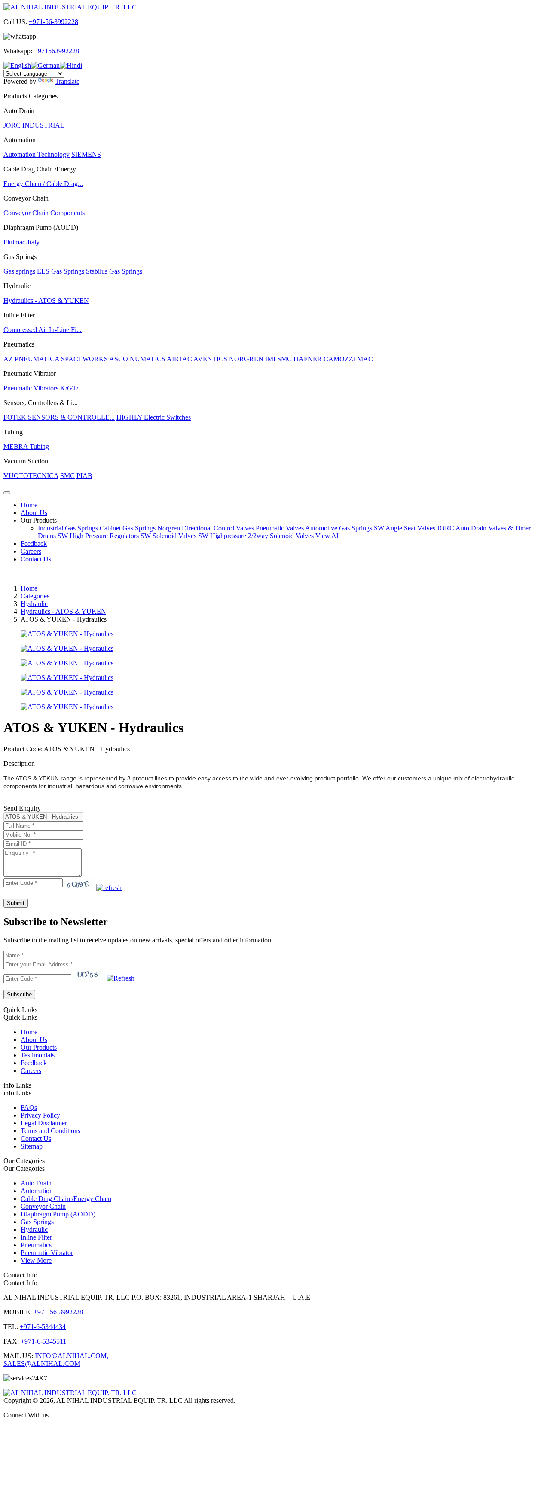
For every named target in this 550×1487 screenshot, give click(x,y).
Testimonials (38, 1055)
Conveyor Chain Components (44, 212)
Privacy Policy (40, 1115)
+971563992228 (56, 51)
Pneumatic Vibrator (47, 1252)
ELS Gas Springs (60, 271)
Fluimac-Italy (21, 242)
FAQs (29, 1107)
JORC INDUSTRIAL (33, 125)
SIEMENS (86, 154)
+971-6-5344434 (43, 1326)
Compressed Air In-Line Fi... (42, 329)
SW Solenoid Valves (168, 535)
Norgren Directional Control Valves (205, 528)
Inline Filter (36, 1237)
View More (36, 1260)
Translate (67, 81)
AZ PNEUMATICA (31, 359)
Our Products (39, 520)
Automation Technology (36, 154)
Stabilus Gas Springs (114, 271)
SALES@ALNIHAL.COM (41, 1363)
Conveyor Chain (43, 1206)
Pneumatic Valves (280, 528)
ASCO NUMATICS (137, 359)
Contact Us (36, 559)
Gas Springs (37, 1221)
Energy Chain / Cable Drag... (43, 183)
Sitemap (32, 1146)
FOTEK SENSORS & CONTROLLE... (59, 417)
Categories (35, 596)
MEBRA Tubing (26, 446)
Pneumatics (36, 1245)
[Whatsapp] (275, 1430)
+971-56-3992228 (53, 21)
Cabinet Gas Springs (128, 528)
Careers (31, 551)
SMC (284, 359)
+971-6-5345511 (43, 1341)
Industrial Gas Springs (68, 528)
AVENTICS (210, 359)
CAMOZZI (339, 359)
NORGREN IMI (252, 359)
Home (29, 505)
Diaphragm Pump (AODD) (58, 1214)
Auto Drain (36, 1183)
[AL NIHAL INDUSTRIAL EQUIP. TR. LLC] (70, 7)
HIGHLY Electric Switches (153, 417)
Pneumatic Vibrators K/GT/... (43, 388)
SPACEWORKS (84, 359)
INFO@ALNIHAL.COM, (71, 1355)
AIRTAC (179, 359)
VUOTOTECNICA (30, 475)
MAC (365, 359)
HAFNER (307, 359)
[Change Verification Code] (109, 887)
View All (327, 535)
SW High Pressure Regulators (98, 535)
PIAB (84, 475)
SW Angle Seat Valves (404, 528)
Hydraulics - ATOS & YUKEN (46, 300)
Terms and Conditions (50, 1130)
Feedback (34, 543)
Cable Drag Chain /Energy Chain (66, 1198)
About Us (34, 512)
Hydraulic (34, 603)
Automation (37, 1190)
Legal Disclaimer (44, 1123)
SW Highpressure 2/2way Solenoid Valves (256, 535)
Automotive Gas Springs (338, 528)
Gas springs (19, 271)
